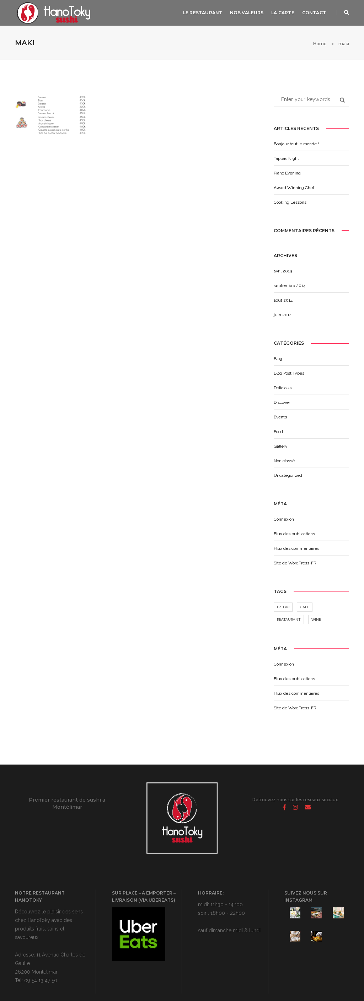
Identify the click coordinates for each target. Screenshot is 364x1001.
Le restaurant (202, 12)
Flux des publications (294, 533)
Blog (278, 358)
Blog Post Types (289, 373)
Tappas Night (286, 158)
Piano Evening (287, 173)
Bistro (283, 607)
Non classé (284, 460)
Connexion (284, 519)
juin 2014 (282, 314)
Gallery (281, 446)
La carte (282, 12)
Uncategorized (288, 475)
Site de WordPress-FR (295, 563)
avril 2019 (283, 271)
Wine (316, 619)
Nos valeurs (246, 12)
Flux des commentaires (296, 548)
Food (278, 431)
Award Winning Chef (294, 187)
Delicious (282, 387)
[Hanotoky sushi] (53, 12)
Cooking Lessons (290, 202)
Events (280, 417)
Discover (282, 402)
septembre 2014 (289, 285)
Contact (314, 12)
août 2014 (283, 300)
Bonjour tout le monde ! (296, 143)
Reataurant (289, 619)
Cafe (304, 607)
